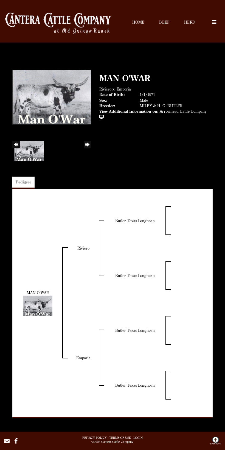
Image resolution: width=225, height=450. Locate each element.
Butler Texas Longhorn (135, 220)
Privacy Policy (94, 438)
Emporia (124, 89)
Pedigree (23, 182)
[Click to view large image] (51, 96)
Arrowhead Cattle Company (183, 111)
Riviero (105, 89)
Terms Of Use (120, 438)
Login (138, 438)
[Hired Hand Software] (215, 443)
